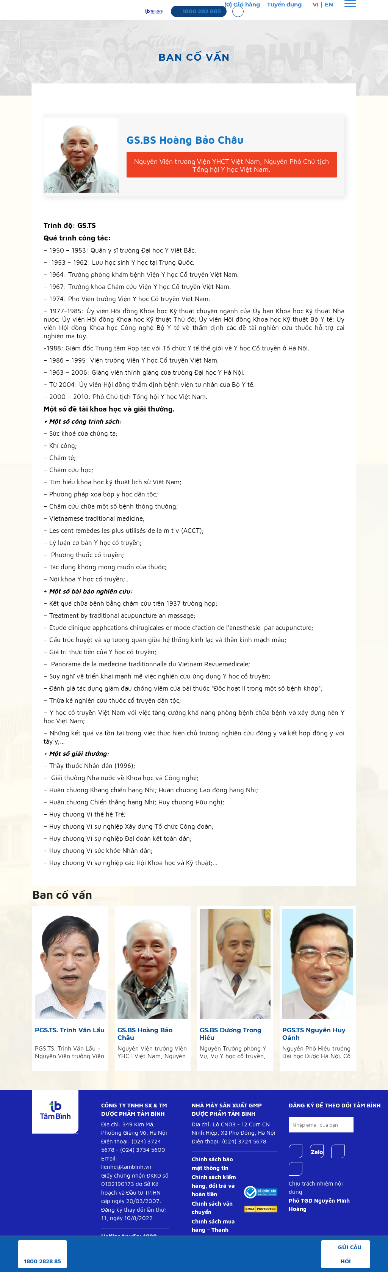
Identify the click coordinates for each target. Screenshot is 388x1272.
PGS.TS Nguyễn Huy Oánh (314, 1034)
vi (316, 4)
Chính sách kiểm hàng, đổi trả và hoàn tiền (214, 1185)
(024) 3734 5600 (142, 1149)
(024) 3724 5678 (244, 1141)
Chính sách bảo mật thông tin (212, 1163)
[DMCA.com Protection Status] (260, 1208)
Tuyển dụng (284, 4)
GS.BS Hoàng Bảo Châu (144, 1034)
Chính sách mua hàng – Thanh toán (213, 1230)
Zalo (317, 1151)
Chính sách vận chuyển (212, 1207)
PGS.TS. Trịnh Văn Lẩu (70, 1030)
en (329, 4)
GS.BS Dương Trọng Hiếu (230, 1034)
